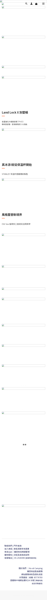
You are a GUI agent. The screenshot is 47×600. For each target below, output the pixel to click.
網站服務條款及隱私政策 (32, 574)
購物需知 (8, 554)
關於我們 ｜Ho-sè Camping (31, 568)
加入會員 (8, 548)
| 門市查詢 (17, 545)
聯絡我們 (8, 545)
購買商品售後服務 (35, 571)
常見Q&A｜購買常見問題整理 (17, 551)
